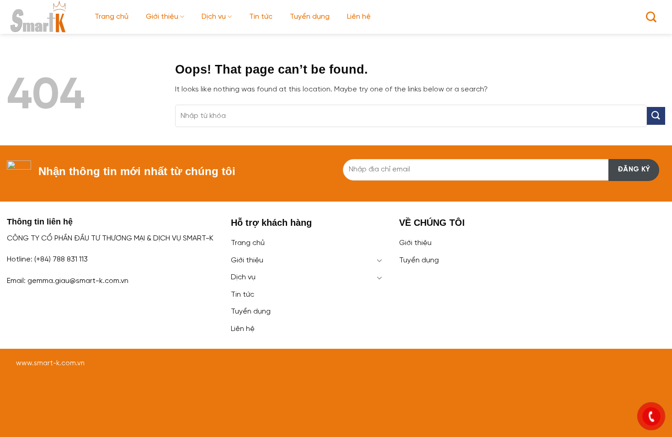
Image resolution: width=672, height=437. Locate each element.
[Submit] (656, 116)
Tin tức (260, 17)
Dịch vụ (214, 17)
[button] (651, 17)
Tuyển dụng (310, 17)
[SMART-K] (44, 17)
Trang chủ (111, 17)
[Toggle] (379, 260)
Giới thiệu (162, 17)
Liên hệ (359, 17)
